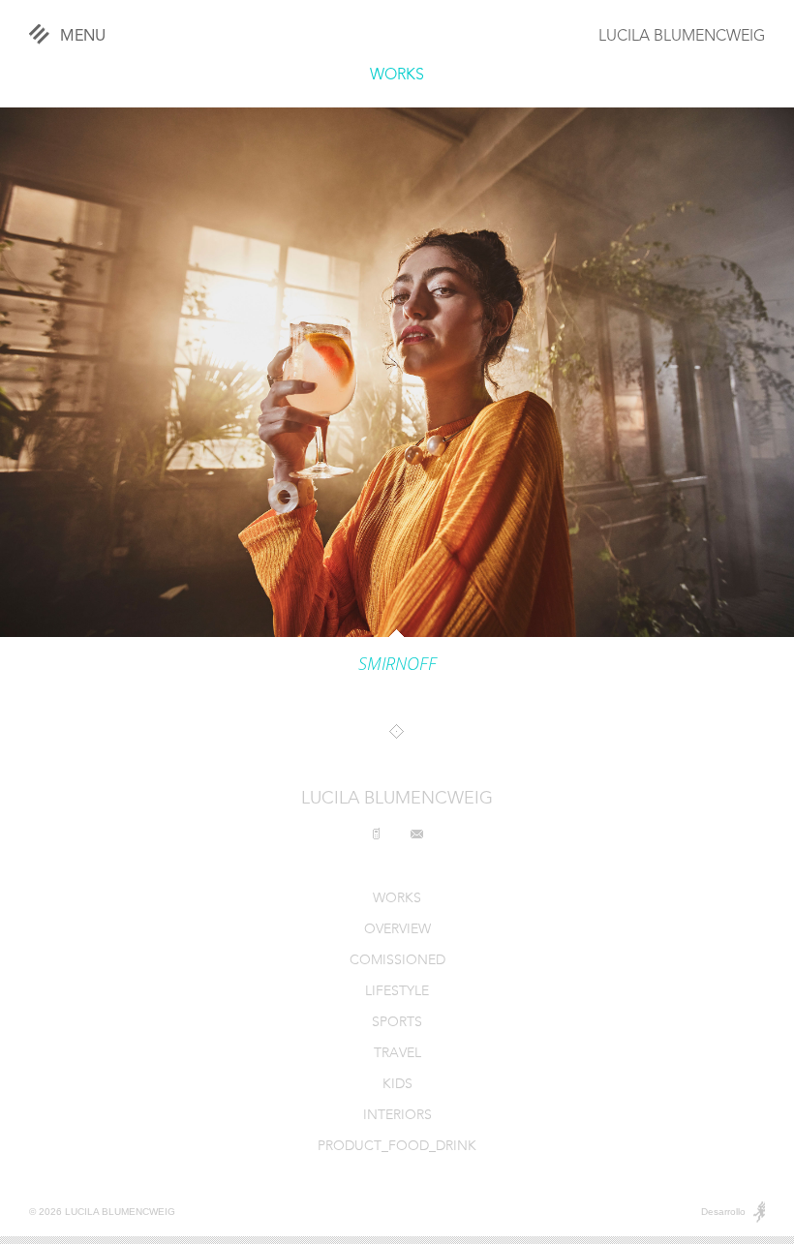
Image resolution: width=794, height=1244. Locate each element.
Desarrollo (723, 1211)
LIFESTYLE (397, 992)
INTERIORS (397, 1115)
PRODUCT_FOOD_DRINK (397, 1146)
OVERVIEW (397, 930)
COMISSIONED (397, 961)
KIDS (397, 1084)
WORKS (397, 75)
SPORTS (397, 1023)
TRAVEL (397, 1054)
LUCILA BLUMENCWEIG (681, 37)
